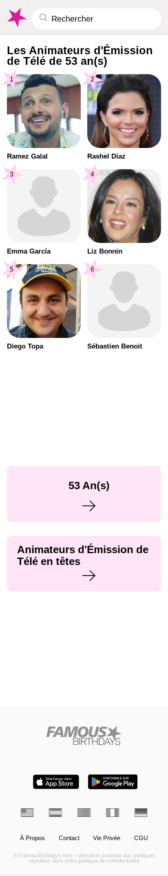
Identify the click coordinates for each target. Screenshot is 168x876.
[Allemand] (141, 812)
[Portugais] (84, 812)
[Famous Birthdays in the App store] (56, 781)
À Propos (32, 838)
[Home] (84, 735)
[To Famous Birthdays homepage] (16, 18)
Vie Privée (106, 838)
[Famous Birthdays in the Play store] (112, 781)
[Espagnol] (55, 812)
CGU (141, 838)
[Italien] (112, 812)
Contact (69, 838)
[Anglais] (27, 812)
